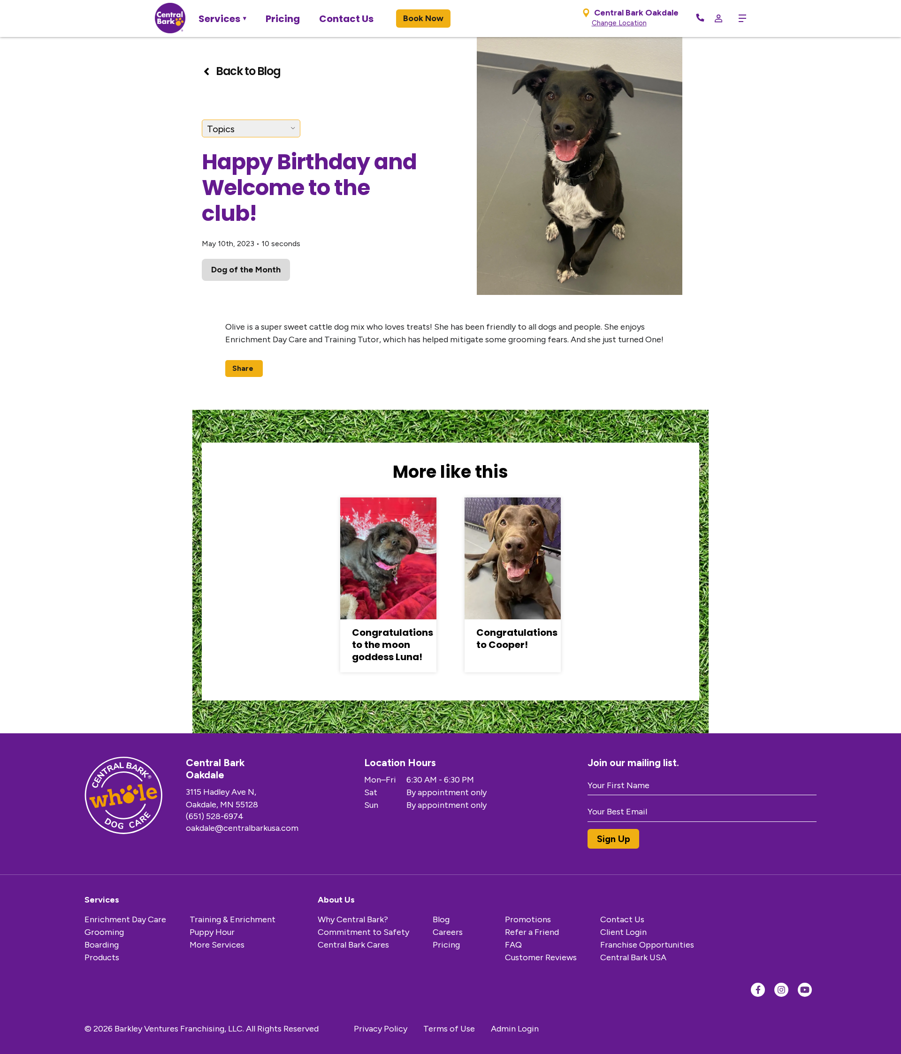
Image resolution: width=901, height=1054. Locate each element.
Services (219, 18)
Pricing (283, 18)
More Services (217, 945)
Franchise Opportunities (647, 945)
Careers (448, 932)
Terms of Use (449, 1029)
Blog (441, 919)
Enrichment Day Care (125, 919)
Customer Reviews (541, 957)
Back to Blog (248, 71)
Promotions (528, 919)
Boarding (101, 945)
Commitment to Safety (363, 932)
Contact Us (346, 18)
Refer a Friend (532, 932)
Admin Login (515, 1029)
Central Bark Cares (353, 945)
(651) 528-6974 (215, 816)
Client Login (623, 932)
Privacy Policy (380, 1029)
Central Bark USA (633, 957)
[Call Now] (700, 18)
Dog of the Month (246, 269)
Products (101, 957)
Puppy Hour (212, 932)
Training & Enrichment (232, 919)
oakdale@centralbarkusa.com (242, 828)
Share (242, 368)
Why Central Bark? (353, 919)
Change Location (619, 23)
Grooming (104, 932)
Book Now (423, 18)
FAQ (513, 945)
